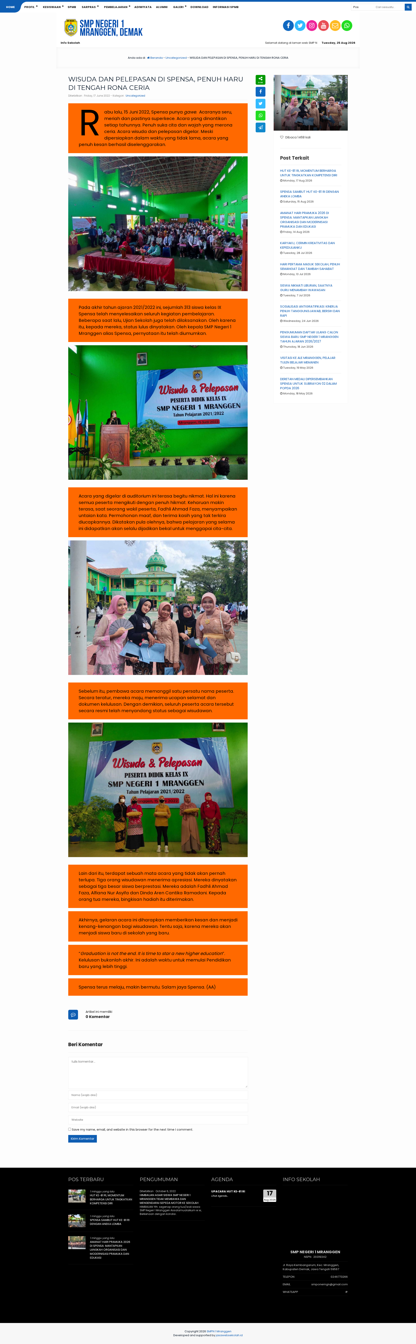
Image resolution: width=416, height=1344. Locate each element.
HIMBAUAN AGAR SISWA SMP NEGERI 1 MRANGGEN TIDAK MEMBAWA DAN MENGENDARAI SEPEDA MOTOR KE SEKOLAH (169, 1199)
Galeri (178, 7)
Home (10, 7)
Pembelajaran (115, 7)
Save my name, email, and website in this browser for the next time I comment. (132, 1129)
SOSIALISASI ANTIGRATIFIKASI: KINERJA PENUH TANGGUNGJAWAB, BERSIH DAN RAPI (310, 311)
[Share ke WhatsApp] (260, 115)
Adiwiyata (143, 7)
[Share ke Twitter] (260, 104)
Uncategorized (176, 58)
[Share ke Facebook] (260, 92)
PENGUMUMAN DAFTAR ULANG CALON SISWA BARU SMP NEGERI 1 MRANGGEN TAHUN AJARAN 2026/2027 (309, 337)
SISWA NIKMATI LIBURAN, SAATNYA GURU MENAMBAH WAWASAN (306, 287)
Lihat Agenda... (219, 1196)
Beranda (156, 58)
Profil (29, 7)
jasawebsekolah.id (229, 1335)
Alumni (161, 7)
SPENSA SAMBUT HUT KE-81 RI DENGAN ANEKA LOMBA (110, 1222)
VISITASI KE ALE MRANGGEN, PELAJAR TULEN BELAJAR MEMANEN (307, 360)
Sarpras (89, 7)
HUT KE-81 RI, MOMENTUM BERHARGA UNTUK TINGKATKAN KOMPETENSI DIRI (308, 172)
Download (199, 7)
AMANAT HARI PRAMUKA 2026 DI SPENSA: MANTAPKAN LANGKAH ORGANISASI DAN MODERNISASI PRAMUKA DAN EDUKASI (304, 220)
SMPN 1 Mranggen (219, 1331)
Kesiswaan (52, 7)
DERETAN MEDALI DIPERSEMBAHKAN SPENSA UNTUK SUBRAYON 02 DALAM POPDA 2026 (308, 383)
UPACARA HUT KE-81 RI (228, 1191)
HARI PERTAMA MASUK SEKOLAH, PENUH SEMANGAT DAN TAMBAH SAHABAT (310, 266)
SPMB (72, 7)
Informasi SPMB (226, 7)
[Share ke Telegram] (260, 127)
